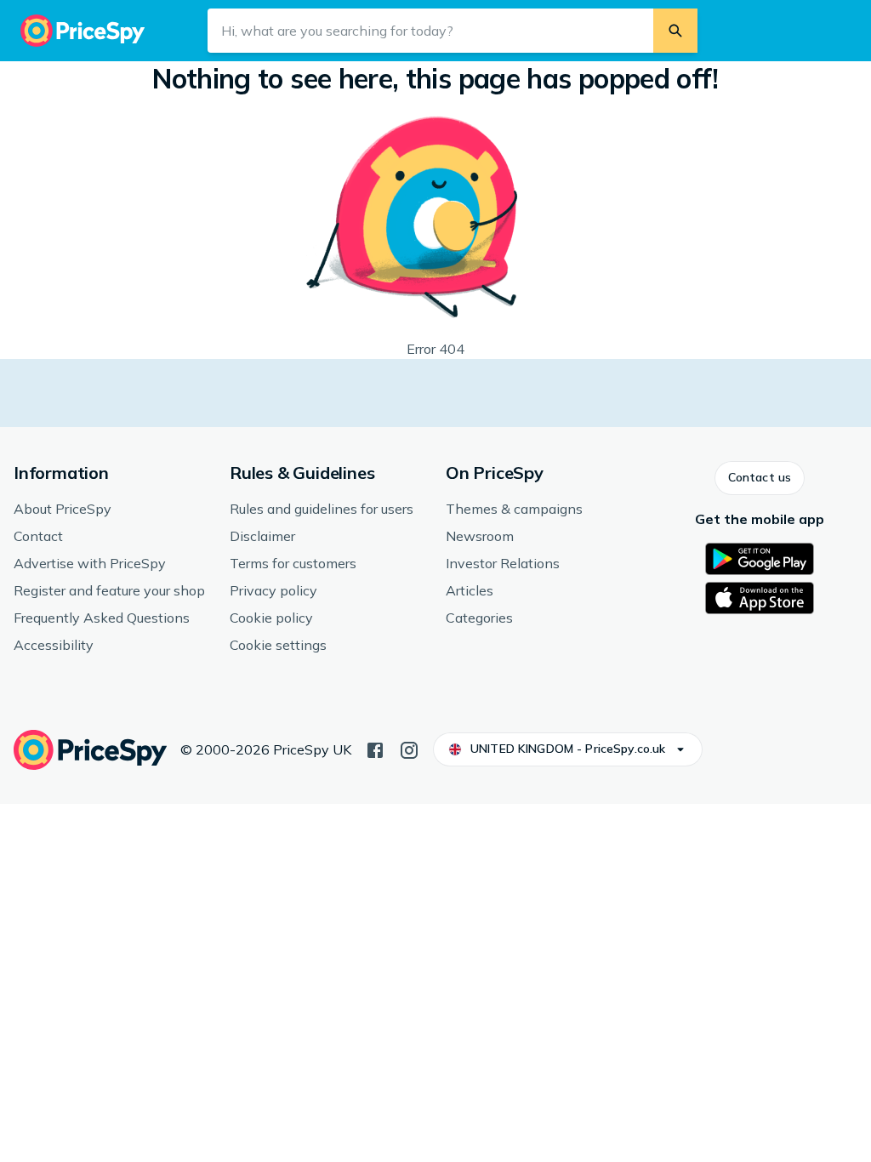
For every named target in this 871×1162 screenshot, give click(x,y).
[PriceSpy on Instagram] (409, 748)
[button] (759, 478)
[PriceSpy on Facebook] (375, 748)
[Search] (675, 31)
